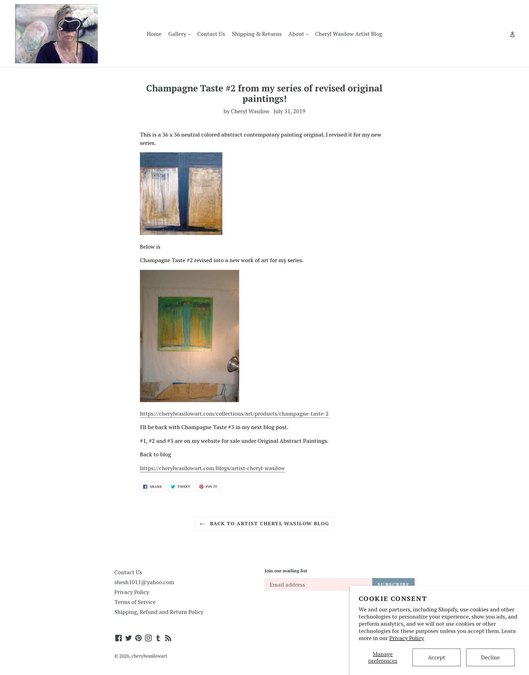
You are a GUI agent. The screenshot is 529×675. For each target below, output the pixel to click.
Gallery (180, 33)
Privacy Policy (406, 638)
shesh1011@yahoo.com (144, 582)
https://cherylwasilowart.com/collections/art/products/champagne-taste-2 (234, 413)
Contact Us (211, 33)
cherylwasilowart (149, 656)
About (299, 33)
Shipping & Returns (257, 33)
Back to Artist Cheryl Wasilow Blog (268, 523)
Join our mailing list (285, 570)
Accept (436, 657)
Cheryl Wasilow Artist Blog (348, 33)
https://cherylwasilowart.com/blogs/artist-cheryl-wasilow (212, 468)
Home (154, 33)
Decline (490, 657)
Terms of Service (135, 602)
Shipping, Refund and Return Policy (158, 612)
